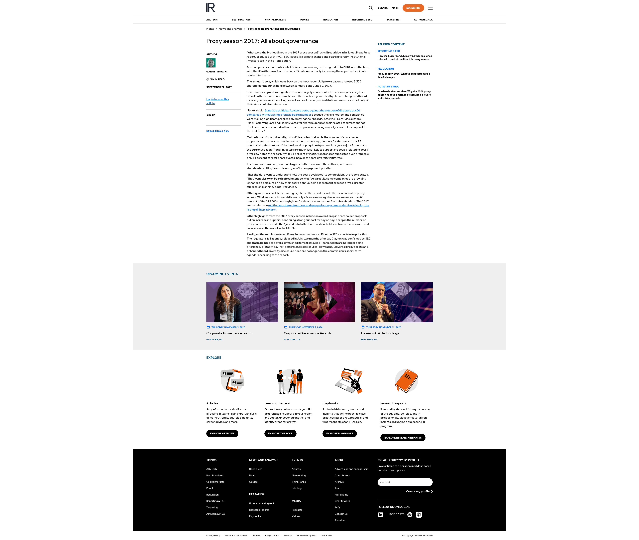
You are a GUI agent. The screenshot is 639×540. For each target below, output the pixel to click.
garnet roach (216, 71)
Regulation (386, 68)
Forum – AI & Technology (380, 333)
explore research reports (403, 437)
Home (210, 28)
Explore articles (222, 433)
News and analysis (230, 28)
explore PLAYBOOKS (339, 433)
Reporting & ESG (217, 131)
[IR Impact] (210, 8)
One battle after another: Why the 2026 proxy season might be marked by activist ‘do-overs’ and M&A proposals (404, 95)
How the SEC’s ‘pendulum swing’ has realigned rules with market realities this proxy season (405, 57)
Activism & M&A (388, 86)
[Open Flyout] (430, 8)
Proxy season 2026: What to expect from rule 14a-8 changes (404, 75)
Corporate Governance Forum (229, 333)
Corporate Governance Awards (307, 333)
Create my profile (418, 491)
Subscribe (413, 7)
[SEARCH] (370, 8)
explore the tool (280, 433)
